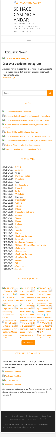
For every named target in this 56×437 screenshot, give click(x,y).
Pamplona (19, 179)
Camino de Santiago (23, 236)
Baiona (18, 221)
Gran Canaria (21, 257)
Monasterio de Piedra (24, 212)
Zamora (18, 215)
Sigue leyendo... (10, 77)
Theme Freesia (43, 424)
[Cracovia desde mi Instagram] (28, 58)
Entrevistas (32, 419)
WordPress (6, 427)
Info (6, 416)
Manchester (20, 200)
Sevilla (18, 167)
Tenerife (18, 206)
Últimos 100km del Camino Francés (30, 245)
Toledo (18, 263)
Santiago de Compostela (25, 242)
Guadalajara (20, 251)
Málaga (18, 224)
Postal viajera (46, 416)
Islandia (18, 269)
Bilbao (18, 209)
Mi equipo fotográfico (17, 419)
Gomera (18, 203)
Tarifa (17, 191)
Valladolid (19, 194)
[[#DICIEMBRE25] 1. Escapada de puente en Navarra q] (28, 329)
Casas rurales (33, 416)
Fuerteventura (21, 185)
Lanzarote (19, 239)
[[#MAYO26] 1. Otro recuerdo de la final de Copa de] (45, 295)
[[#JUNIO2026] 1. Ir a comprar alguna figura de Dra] (28, 295)
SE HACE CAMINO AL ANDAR (26, 14)
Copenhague (20, 266)
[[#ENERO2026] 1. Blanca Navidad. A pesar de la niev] (10, 329)
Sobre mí (43, 419)
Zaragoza (19, 170)
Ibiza (17, 227)
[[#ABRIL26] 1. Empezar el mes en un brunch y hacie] (10, 312)
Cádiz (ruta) (20, 248)
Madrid (18, 188)
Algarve (18, 260)
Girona (18, 218)
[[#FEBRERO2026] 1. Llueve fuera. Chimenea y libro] (45, 312)
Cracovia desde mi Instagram (21, 63)
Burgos (18, 233)
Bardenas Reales (22, 176)
